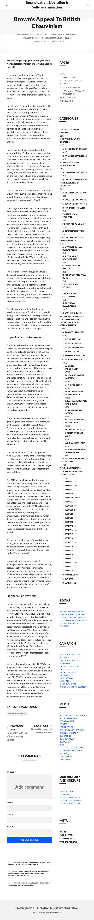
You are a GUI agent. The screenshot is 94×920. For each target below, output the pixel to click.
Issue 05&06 (71, 497)
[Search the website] (87, 5)
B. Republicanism (71, 355)
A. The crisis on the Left (74, 149)
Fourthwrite (66, 727)
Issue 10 (69, 514)
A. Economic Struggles (74, 172)
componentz (56, 912)
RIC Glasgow (66, 678)
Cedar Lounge (66, 721)
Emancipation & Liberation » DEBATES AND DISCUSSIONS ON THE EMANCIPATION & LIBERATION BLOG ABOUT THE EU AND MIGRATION (28, 873)
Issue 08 (69, 506)
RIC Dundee (65, 669)
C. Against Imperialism (74, 359)
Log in (62, 832)
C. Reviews (67, 579)
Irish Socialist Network (71, 730)
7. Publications (67, 468)
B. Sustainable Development (70, 257)
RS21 (61, 744)
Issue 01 (69, 481)
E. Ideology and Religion (70, 285)
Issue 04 (69, 493)
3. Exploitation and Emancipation (31, 35)
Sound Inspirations (69, 797)
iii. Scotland (72, 347)
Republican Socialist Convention (73, 92)
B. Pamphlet (68, 575)
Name (10, 803)
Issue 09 (69, 510)
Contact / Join (67, 77)
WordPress (37, 912)
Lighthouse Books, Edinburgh (69, 624)
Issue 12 (69, 522)
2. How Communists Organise (70, 140)
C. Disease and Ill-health (71, 267)
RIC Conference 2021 (70, 666)
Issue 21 (69, 558)
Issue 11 (69, 518)
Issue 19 (69, 550)
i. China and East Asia (74, 434)
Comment (12, 772)
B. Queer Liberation (72, 200)
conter (63, 724)
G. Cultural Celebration (69, 304)
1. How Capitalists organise (69, 131)
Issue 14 (69, 530)
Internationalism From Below (71, 82)
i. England (70, 339)
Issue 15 (69, 534)
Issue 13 (69, 526)
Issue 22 (69, 562)
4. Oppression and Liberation (69, 184)
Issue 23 (69, 566)
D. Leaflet (67, 583)
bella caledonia (68, 718)
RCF (46, 41)
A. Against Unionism (73, 332)
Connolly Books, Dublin (72, 617)
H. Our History (70, 313)
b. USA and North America (74, 376)
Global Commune (71, 87)
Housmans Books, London (73, 620)
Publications (66, 101)
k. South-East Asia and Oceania (75, 450)
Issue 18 (69, 546)
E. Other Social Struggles (70, 215)
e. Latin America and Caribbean (76, 402)
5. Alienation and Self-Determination (71, 239)
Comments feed (67, 838)
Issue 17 (68, 38)
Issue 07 (69, 501)
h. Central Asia (73, 429)
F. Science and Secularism (69, 295)
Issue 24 (69, 570)
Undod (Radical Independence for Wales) (72, 685)
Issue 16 (69, 538)
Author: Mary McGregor (17, 714)
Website (10, 827)
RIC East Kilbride (67, 672)
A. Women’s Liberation (74, 192)
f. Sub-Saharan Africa (73, 411)
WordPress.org (68, 842)
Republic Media (67, 739)
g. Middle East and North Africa (75, 421)
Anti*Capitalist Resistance (73, 715)
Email (10, 815)
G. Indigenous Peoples (74, 231)
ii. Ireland (70, 343)
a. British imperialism (71, 367)
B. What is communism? (74, 156)
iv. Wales (70, 351)
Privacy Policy (67, 97)
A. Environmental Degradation (72, 248)
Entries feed (66, 835)
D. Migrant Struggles (52, 38)
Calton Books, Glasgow (72, 614)
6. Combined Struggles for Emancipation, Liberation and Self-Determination (71, 320)
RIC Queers (64, 681)
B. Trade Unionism (31, 38)
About (62, 74)
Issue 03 (69, 489)
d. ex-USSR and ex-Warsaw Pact (74, 393)
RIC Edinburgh (67, 675)
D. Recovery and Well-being (74, 276)
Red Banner (65, 736)
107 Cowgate (66, 791)
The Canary (65, 759)
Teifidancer (65, 756)
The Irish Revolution (70, 803)
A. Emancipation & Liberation (62, 35)
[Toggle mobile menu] (6, 5)
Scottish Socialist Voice (72, 747)
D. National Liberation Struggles (74, 460)
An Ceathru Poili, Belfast (72, 611)
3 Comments (35, 41)
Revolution (65, 742)
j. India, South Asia (75, 443)
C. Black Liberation (72, 204)
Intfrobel (64, 794)
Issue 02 (69, 485)
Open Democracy (68, 733)
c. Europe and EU (74, 385)
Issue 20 (69, 554)
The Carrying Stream (70, 800)
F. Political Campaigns (74, 224)
